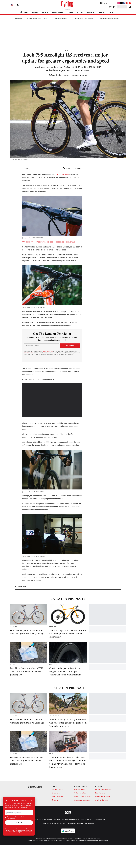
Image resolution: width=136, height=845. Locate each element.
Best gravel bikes (80, 793)
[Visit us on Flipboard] (130, 3)
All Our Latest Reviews (103, 789)
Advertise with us (49, 823)
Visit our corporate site (93, 839)
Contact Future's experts (49, 820)
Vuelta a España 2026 (61, 18)
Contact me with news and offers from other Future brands (19, 817)
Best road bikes (79, 789)
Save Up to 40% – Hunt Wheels (36, 18)
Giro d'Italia (56, 793)
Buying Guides (57, 12)
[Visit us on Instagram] (118, 3)
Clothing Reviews (101, 800)
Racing (35, 12)
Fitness (70, 12)
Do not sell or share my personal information (75, 823)
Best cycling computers (82, 800)
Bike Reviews (100, 793)
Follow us (67, 168)
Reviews (45, 12)
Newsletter (78, 168)
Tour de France (57, 789)
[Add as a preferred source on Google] (68, 830)
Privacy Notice (28, 353)
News (26, 12)
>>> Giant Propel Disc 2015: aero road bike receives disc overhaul (48, 242)
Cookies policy (99, 820)
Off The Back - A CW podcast (84, 18)
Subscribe (121, 7)
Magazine (90, 12)
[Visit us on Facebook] (124, 3)
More (111, 12)
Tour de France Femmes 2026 (109, 18)
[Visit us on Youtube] (127, 3)
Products (67, 51)
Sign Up (19, 823)
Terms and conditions (70, 820)
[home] (21, 12)
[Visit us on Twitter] (121, 3)
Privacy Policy (25, 830)
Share (27, 168)
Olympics (55, 800)
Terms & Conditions (17, 831)
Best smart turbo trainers (82, 796)
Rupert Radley (56, 75)
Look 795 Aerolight (61, 174)
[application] (52, 400)
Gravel (80, 12)
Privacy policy (86, 820)
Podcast (101, 12)
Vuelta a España (58, 796)
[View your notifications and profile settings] (18, 5)
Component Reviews (102, 796)
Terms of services (48, 351)
